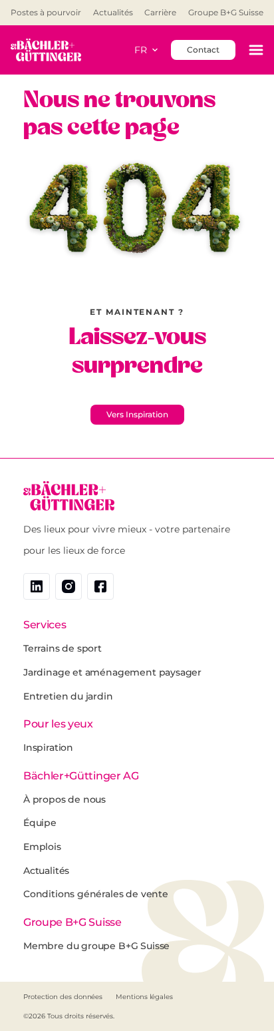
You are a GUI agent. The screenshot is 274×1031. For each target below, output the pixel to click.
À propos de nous (64, 799)
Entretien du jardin (68, 696)
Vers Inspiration (137, 414)
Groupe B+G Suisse (225, 13)
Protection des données (62, 996)
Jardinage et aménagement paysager (112, 672)
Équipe (40, 823)
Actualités (113, 13)
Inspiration (48, 747)
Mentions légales (144, 996)
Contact (203, 50)
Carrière (160, 13)
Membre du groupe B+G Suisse (96, 946)
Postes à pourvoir (46, 13)
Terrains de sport (62, 648)
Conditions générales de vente (95, 894)
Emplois (42, 847)
